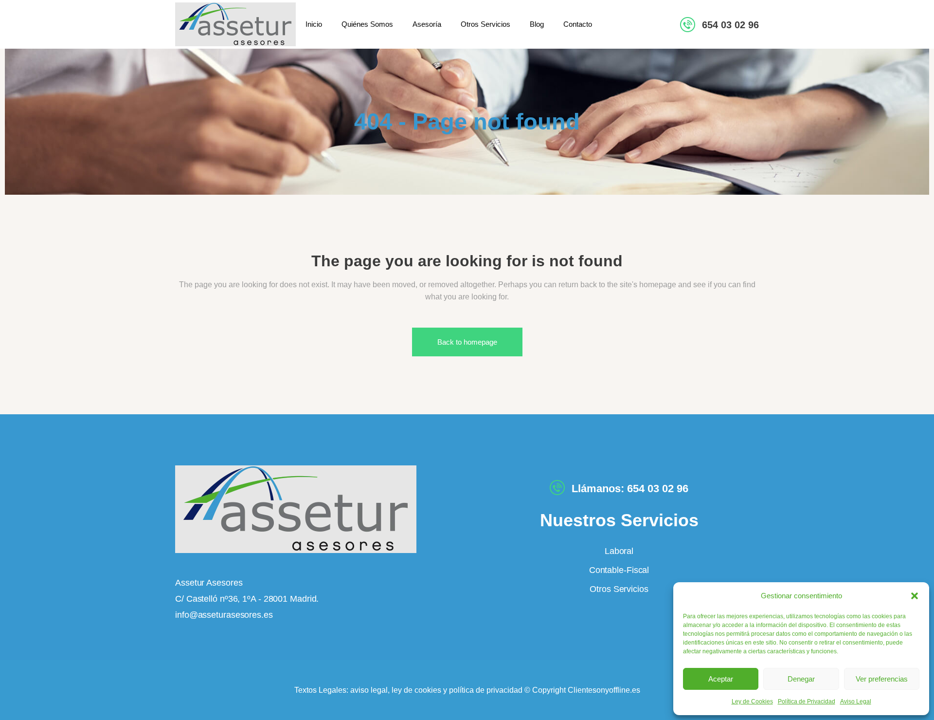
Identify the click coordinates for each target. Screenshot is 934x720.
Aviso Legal (855, 701)
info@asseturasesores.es (224, 615)
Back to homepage (467, 342)
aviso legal (369, 690)
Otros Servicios (619, 589)
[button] (914, 596)
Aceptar (720, 679)
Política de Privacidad (806, 701)
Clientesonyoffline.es (604, 690)
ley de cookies (415, 690)
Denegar (801, 679)
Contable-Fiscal (619, 570)
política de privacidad (485, 690)
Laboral (619, 551)
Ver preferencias (882, 679)
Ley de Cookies (752, 701)
